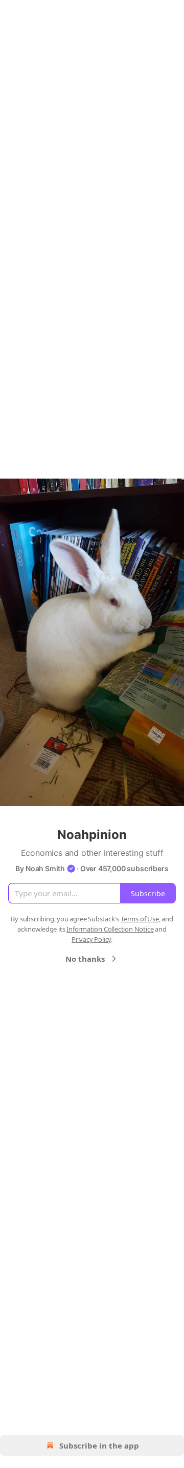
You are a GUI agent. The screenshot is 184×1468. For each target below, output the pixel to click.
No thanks (85, 959)
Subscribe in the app (99, 1445)
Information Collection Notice (109, 929)
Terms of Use (140, 918)
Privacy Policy (91, 939)
